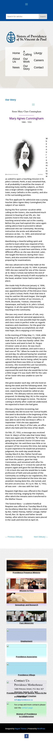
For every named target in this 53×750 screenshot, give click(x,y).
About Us (16, 60)
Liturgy (38, 53)
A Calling (27, 53)
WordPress (41, 729)
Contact (38, 67)
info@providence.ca (23, 700)
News (16, 67)
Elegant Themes (20, 729)
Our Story (26, 67)
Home (16, 53)
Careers (39, 60)
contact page (27, 708)
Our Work (26, 60)
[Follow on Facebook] (26, 736)
